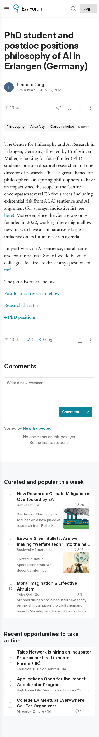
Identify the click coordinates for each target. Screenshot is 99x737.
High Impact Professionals (38, 690)
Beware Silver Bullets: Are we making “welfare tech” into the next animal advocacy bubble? (54, 544)
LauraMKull (26, 669)
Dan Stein (24, 505)
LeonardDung (30, 84)
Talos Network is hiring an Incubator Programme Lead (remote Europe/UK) (54, 658)
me (7, 270)
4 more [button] (84, 127)
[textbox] (48, 393)
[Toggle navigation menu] (7, 8)
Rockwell (24, 549)
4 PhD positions (20, 317)
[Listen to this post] (59, 108)
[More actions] (90, 108)
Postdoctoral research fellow (31, 294)
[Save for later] (69, 108)
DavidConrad (48, 669)
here (8, 215)
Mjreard (23, 711)
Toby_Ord (24, 594)
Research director (21, 305)
